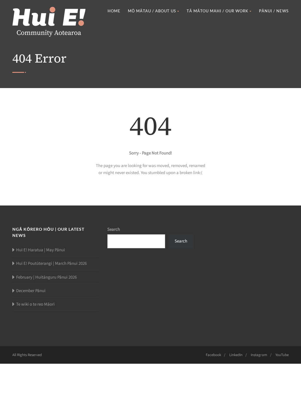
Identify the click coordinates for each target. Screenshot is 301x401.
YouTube (282, 355)
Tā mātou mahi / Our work (217, 11)
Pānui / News (274, 11)
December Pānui (31, 291)
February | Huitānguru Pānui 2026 (46, 277)
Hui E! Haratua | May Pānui (40, 250)
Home (114, 11)
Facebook (213, 355)
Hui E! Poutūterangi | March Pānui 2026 (51, 263)
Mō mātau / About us (152, 11)
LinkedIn (236, 355)
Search (113, 229)
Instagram (259, 355)
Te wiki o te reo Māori (35, 304)
